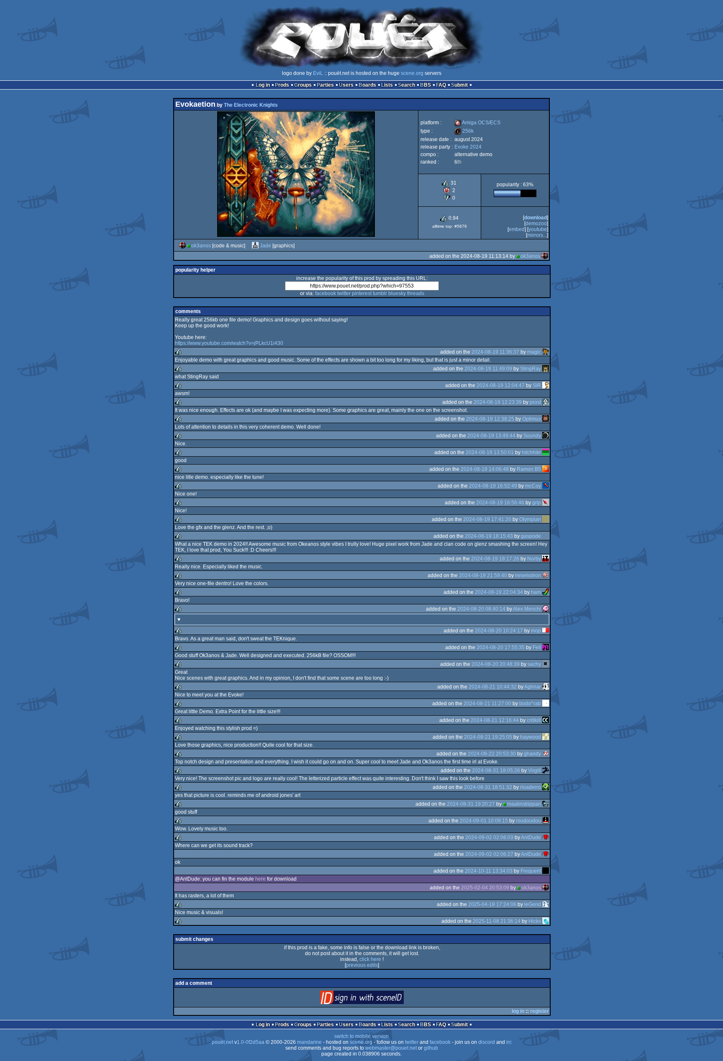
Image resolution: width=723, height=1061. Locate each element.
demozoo (536, 223)
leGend (532, 904)
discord (486, 1042)
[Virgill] (545, 770)
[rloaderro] (545, 787)
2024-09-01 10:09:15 (484, 821)
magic (534, 352)
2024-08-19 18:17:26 (495, 559)
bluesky (397, 293)
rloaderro (530, 787)
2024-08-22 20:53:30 (492, 754)
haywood (530, 737)
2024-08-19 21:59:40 (483, 575)
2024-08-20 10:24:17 (499, 631)
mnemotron (528, 575)
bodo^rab (530, 703)
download (535, 218)
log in (518, 1011)
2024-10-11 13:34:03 (489, 871)
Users (346, 85)
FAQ (441, 85)
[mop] (545, 631)
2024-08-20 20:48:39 (496, 664)
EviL (318, 73)
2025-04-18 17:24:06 (492, 904)
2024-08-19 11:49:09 (488, 369)
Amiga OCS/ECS (477, 123)
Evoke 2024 (468, 147)
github (431, 1048)
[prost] (545, 402)
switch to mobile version (361, 1036)
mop (536, 631)
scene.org (412, 73)
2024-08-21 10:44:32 (493, 687)
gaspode (531, 536)
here (260, 879)
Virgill (534, 770)
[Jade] (255, 246)
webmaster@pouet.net (391, 1048)
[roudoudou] (545, 821)
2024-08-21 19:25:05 (488, 737)
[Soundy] (545, 436)
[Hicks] (545, 921)
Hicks (534, 921)
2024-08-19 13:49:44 (491, 436)
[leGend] (545, 904)
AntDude (531, 837)
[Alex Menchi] (545, 609)
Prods (282, 85)
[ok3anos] (182, 246)
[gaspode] (545, 536)
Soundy (532, 436)
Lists (387, 85)
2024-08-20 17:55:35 (501, 647)
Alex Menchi (527, 609)
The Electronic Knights (251, 105)
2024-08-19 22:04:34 (499, 592)
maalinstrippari (524, 804)
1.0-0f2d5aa (250, 1042)
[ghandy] (545, 754)
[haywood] (545, 737)
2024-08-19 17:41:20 (487, 519)
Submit (459, 85)
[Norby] (545, 559)
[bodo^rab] (545, 703)
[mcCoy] (545, 486)
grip (536, 503)
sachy (534, 664)
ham (536, 592)
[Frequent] (545, 871)
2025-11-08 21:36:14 (496, 921)
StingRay (530, 369)
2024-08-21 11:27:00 (487, 703)
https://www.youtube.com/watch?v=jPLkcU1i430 (229, 343)
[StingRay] (545, 369)
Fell (537, 647)
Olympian (530, 519)
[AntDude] (545, 837)
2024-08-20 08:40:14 (481, 609)
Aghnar (532, 687)
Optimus (531, 419)
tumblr (380, 293)
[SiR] (545, 385)
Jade (265, 246)
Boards (367, 85)
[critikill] (545, 720)
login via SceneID (376, 999)
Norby (534, 559)
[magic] (545, 352)
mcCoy (533, 486)
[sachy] (545, 664)
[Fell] (545, 647)
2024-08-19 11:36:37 (495, 352)
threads (415, 293)
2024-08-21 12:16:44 (495, 720)
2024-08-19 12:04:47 (501, 385)
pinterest (362, 293)
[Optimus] (545, 419)
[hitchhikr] (545, 452)
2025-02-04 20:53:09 (485, 888)
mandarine (309, 1042)
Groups (303, 85)
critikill (534, 720)
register (539, 1011)
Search (406, 85)
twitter (344, 293)
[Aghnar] (545, 687)
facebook (325, 293)
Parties (325, 85)
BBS (425, 85)
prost (535, 402)
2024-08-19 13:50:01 (490, 452)
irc (509, 1042)
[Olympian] (545, 519)
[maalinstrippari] (545, 804)
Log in (263, 85)
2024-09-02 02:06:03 (489, 837)
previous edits (362, 965)
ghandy (532, 754)
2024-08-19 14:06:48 (485, 469)
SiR (537, 385)
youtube (537, 229)
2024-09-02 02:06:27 (489, 854)
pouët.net (222, 1042)
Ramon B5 (529, 469)
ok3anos (201, 246)
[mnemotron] (545, 575)
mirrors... (537, 235)
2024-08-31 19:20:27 (471, 804)
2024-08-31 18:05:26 (496, 770)
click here (370, 959)
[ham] (545, 592)
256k (464, 131)
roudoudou (528, 821)
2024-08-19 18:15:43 (489, 536)
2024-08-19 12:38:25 (490, 419)
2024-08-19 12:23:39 (498, 402)
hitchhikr (531, 452)
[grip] (545, 503)
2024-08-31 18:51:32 (488, 787)
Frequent (530, 871)
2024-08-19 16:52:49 (493, 486)
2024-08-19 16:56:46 (500, 503)
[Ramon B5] (545, 469)
